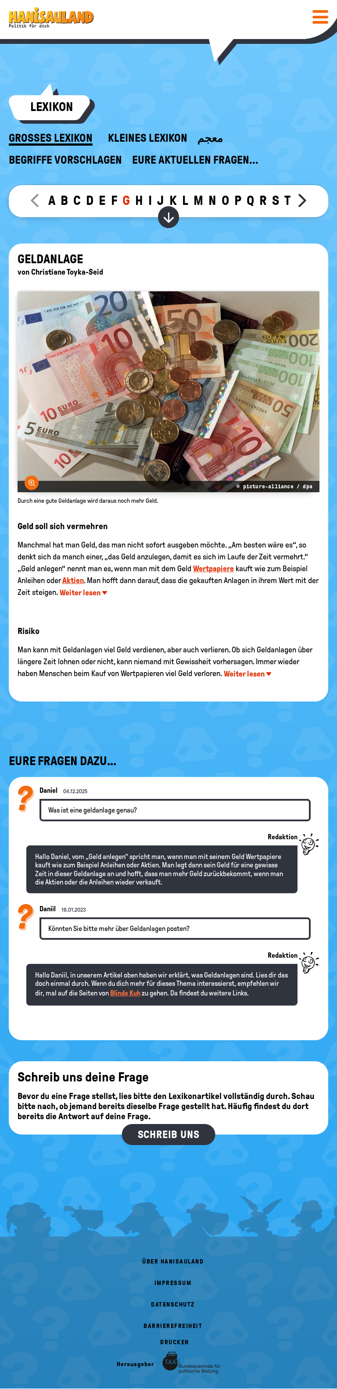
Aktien (73, 580)
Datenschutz (173, 1304)
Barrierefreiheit (172, 1326)
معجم (210, 138)
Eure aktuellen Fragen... (195, 160)
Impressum (173, 1283)
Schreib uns (169, 1134)
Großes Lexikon (51, 138)
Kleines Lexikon (147, 138)
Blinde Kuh (125, 993)
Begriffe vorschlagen (65, 160)
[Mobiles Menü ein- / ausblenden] (320, 17)
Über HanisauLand (173, 1261)
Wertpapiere (213, 568)
